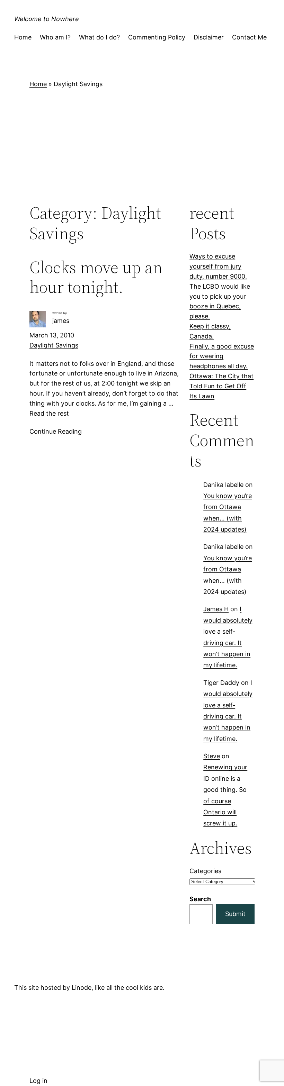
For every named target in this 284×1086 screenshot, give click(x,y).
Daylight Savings (53, 345)
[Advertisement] (142, 145)
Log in (38, 1080)
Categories (205, 871)
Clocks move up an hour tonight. (95, 277)
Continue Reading (55, 431)
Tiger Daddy (221, 682)
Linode (81, 987)
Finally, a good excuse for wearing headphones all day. (221, 356)
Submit (235, 913)
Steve (211, 756)
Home (38, 84)
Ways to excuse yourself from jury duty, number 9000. (218, 266)
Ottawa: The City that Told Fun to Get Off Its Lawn (221, 386)
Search (200, 899)
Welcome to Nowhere (46, 18)
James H (216, 609)
